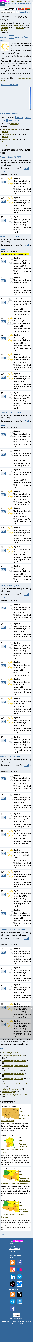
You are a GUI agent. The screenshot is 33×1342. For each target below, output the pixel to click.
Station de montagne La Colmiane (13, 1074)
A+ (3, 9)
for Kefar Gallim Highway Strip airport (14, 1094)
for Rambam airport (8, 1092)
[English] (20, 9)
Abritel (10, 120)
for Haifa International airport (11, 1089)
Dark (10, 9)
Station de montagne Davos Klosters (14, 1061)
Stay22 (16, 120)
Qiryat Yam (4, 28)
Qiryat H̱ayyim (24, 254)
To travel (4, 146)
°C (13, 9)
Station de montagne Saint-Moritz (13, 1055)
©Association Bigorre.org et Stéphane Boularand (16, 1321)
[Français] (17, 9)
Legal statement (14, 1246)
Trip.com (5, 132)
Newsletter (12, 1251)
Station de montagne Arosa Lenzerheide (15, 1066)
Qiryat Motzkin (19, 25)
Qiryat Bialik (20, 28)
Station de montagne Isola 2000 (12, 1079)
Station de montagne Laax (10, 1071)
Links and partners (14, 1249)
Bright (7, 9)
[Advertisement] (16, 1023)
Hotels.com (19, 117)
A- (0, 9)
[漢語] (26, 9)
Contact (11, 1244)
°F (15, 9)
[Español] (23, 9)
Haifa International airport (10, 129)
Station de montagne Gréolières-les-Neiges (16, 1084)
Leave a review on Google (16, 1318)
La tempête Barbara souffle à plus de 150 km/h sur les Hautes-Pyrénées (15, 1213)
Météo (21, 1111)
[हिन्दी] (28, 9)
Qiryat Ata (4, 30)
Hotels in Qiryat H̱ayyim (9, 84)
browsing (2, 4)
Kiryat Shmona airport (9, 139)
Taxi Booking (14, 124)
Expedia (4, 120)
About (16, 1241)
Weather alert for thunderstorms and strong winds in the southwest (15, 1148)
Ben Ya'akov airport (8, 134)
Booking (27, 117)
